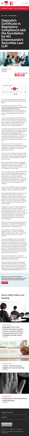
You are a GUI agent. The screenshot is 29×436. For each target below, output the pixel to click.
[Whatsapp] (16, 75)
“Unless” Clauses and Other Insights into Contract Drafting (13, 367)
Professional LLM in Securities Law (9, 259)
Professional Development (7, 8)
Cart (23, 3)
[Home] (8, 3)
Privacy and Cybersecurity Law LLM (11, 269)
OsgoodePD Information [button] (7, 412)
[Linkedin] (18, 75)
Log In (26, 3)
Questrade (22, 162)
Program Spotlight (12, 15)
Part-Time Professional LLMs (20, 8)
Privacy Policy (4, 429)
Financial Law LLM (18, 268)
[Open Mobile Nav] (2, 3)
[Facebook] (21, 75)
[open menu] (2, 3)
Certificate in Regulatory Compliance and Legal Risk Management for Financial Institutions (14, 109)
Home (2, 15)
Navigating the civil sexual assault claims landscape (14, 399)
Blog (6, 15)
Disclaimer (19, 429)
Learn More (4, 282)
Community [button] (4, 417)
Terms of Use (12, 429)
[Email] (23, 75)
